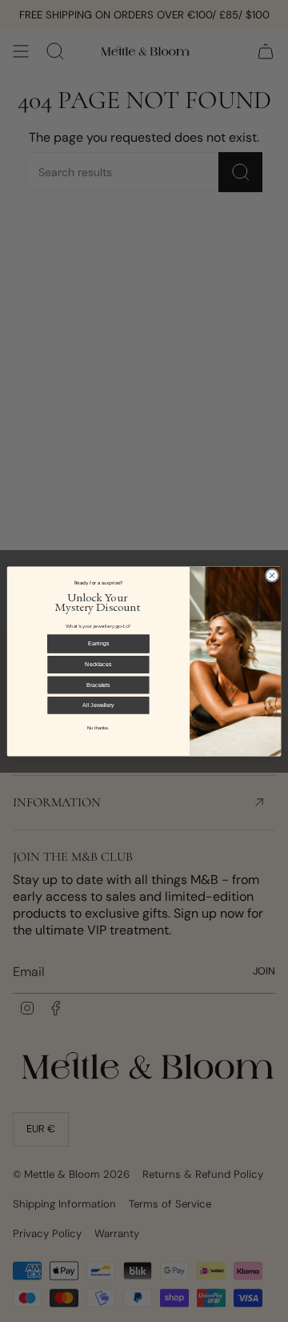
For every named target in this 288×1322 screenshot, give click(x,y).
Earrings (98, 642)
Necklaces (98, 663)
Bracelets (98, 684)
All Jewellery (98, 704)
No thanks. (98, 727)
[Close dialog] (272, 575)
